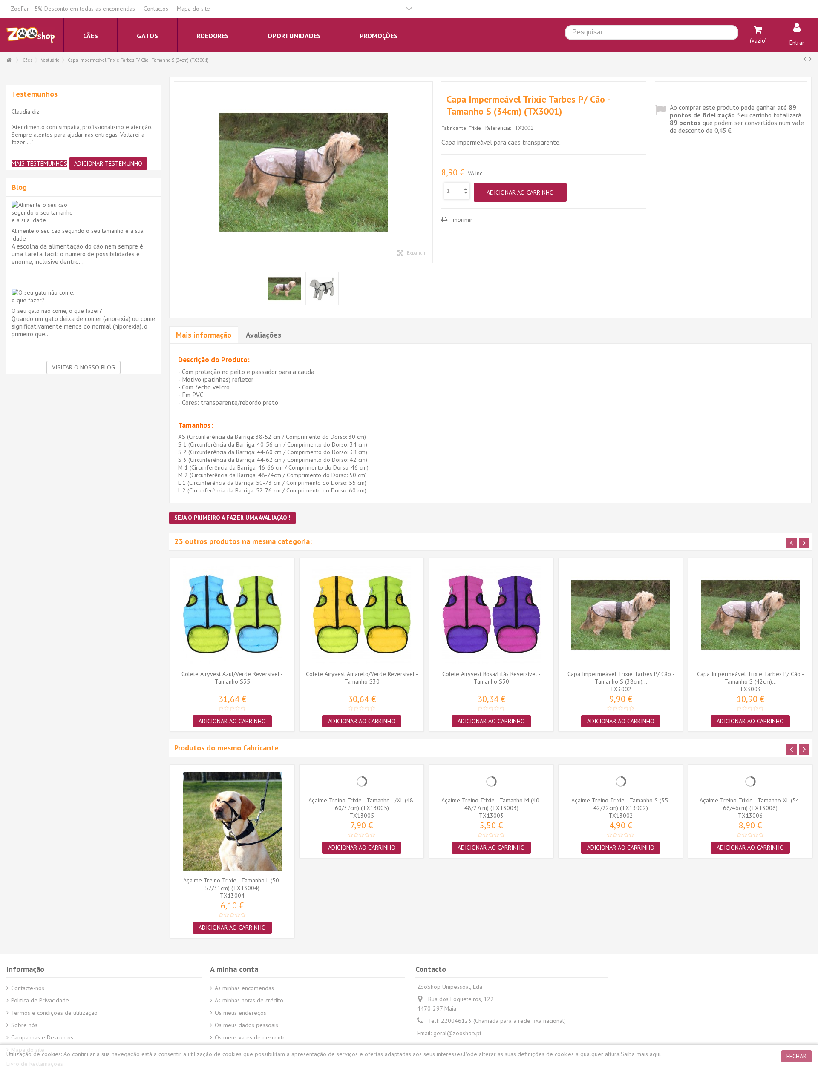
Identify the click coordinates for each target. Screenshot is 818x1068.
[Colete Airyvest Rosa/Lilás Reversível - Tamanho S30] (491, 615)
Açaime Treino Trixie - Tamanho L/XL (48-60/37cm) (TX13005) (361, 804)
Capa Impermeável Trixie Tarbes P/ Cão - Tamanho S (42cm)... (750, 677)
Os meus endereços (240, 1012)
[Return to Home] (9, 60)
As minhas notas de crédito (249, 1000)
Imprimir (460, 219)
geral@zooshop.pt (457, 1033)
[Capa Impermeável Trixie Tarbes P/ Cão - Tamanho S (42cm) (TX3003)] (750, 615)
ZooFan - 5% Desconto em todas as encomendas (73, 8)
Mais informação (203, 335)
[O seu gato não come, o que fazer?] (84, 296)
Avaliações (263, 335)
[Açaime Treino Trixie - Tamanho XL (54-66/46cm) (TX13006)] (750, 781)
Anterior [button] (178, 172)
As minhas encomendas (244, 988)
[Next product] (810, 59)
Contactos (156, 8)
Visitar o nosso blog (83, 367)
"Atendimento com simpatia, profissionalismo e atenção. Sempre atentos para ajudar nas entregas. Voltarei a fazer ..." (82, 134)
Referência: (498, 128)
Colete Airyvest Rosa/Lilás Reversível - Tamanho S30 (491, 677)
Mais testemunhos (39, 163)
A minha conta (234, 969)
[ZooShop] (30, 35)
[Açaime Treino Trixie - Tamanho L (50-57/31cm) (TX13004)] (232, 821)
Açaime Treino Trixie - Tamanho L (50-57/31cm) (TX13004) (232, 884)
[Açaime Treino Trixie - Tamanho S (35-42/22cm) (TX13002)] (621, 781)
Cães (27, 60)
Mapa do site (193, 8)
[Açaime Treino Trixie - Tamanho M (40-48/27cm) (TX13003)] (491, 781)
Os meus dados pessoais (246, 1025)
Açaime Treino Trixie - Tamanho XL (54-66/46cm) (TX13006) (750, 804)
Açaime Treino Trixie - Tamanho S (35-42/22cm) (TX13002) (620, 804)
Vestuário (50, 60)
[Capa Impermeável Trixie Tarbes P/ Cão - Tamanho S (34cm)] (303, 172)
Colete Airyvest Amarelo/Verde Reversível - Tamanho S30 (362, 677)
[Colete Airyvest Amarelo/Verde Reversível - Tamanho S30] (362, 615)
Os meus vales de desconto (250, 1037)
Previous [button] (791, 543)
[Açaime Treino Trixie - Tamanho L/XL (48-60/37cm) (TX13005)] (362, 781)
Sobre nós (24, 1025)
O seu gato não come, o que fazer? (57, 311)
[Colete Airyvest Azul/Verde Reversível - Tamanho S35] (232, 615)
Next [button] (804, 543)
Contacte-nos (27, 988)
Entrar (796, 42)
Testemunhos (35, 94)
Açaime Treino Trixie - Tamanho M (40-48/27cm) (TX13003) (491, 804)
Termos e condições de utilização (54, 1012)
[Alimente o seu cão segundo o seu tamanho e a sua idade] (84, 212)
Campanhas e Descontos (42, 1037)
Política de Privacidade (40, 1000)
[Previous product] (805, 59)
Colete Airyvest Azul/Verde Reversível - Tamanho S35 (232, 677)
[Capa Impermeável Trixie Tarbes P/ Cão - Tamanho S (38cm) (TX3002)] (621, 615)
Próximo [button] (428, 172)
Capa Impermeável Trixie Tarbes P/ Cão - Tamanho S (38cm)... (620, 677)
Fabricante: (454, 128)
